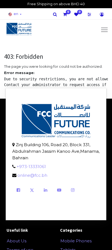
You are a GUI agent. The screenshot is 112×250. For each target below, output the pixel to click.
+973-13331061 (31, 166)
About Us (16, 240)
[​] (55, 14)
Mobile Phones (76, 240)
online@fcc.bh (32, 175)
